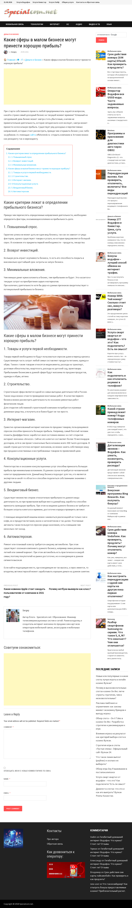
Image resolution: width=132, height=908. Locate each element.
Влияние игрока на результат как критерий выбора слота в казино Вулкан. (111, 737)
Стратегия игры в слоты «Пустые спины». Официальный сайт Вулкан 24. (111, 749)
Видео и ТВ (94, 24)
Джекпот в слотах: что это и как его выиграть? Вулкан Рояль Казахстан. (110, 792)
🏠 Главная (9, 59)
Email (7, 793)
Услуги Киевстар (39, 2)
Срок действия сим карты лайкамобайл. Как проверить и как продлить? (109, 876)
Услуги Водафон (23, 2)
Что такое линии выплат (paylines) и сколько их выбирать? (108, 760)
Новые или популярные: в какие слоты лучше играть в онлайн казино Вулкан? (112, 679)
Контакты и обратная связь (88, 2)
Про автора (53, 838)
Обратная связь (55, 843)
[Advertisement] (47, 86)
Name (7, 779)
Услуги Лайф (54, 2)
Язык (109, 24)
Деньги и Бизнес (11, 34)
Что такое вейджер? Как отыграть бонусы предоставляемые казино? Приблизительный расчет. (108, 887)
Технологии (37, 24)
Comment (9, 727)
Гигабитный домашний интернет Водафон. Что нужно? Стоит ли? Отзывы (106, 840)
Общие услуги (68, 2)
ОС (67, 24)
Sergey (14, 52)
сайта (33, 134)
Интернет (55, 24)
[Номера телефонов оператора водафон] (66, 869)
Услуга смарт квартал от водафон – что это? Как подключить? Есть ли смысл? (110, 780)
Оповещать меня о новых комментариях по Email (27, 771)
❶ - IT (20, 59)
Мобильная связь (15, 24)
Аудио (79, 24)
